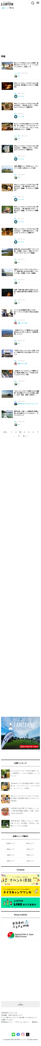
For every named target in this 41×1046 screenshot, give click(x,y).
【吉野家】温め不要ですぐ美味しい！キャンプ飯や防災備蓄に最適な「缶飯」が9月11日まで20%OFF (24, 810)
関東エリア (10, 849)
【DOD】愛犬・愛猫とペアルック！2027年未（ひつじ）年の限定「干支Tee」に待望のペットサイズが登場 (24, 823)
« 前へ (5, 432)
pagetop (20, 1005)
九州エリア (30, 861)
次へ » (25, 436)
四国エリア (10, 861)
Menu (37, 1)
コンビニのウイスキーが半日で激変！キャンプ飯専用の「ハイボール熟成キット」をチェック (24, 773)
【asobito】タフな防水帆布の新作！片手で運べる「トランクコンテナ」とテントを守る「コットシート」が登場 (25, 785)
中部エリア (30, 849)
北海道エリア (10, 843)
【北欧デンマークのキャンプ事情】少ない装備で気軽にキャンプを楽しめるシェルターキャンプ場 (26, 373)
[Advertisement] (20, 31)
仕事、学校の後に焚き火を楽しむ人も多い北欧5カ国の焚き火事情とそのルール (26, 291)
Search (32, 1)
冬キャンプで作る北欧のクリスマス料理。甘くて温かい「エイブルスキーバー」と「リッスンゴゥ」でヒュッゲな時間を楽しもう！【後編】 (26, 126)
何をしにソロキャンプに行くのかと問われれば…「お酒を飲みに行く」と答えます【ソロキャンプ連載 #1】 (26, 231)
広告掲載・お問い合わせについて (11, 1015)
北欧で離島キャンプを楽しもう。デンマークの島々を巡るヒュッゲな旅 (26, 167)
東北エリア (30, 843)
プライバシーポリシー (22, 1022)
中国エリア (30, 855)
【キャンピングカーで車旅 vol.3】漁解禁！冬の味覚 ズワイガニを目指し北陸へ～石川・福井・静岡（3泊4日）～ (26, 393)
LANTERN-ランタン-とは (9, 1013)
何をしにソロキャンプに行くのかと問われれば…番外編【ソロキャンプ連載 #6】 (26, 85)
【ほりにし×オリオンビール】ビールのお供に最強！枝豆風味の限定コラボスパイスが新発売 (24, 798)
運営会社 (35, 1022)
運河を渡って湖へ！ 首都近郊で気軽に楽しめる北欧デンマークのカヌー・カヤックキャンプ (26, 413)
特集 (15, 93)
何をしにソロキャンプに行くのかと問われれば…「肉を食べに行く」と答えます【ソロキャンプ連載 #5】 (26, 105)
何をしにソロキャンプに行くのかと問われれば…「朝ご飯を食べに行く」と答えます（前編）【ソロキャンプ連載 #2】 (26, 209)
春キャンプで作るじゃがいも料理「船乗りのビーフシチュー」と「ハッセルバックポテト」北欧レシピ (26, 65)
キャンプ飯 (17, 73)
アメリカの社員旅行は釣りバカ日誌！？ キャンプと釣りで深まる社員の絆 (26, 312)
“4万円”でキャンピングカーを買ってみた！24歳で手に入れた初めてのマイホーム (26, 352)
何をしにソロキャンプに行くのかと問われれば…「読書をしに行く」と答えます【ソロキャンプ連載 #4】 (26, 148)
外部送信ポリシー (6, 1022)
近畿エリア (10, 855)
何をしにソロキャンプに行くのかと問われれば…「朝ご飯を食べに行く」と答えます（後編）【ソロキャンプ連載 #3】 (26, 187)
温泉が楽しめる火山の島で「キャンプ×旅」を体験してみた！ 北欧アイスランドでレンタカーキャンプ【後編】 (26, 251)
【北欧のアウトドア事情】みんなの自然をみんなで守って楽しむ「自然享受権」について (26, 332)
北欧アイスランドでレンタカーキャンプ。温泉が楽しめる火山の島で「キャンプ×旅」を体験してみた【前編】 (26, 271)
